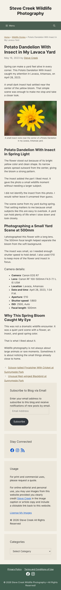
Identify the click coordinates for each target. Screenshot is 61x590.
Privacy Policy (15, 569)
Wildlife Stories (19, 37)
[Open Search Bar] (54, 25)
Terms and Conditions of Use (39, 569)
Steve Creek (24, 498)
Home (7, 37)
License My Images (21, 512)
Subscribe (19, 421)
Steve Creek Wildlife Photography (31, 11)
